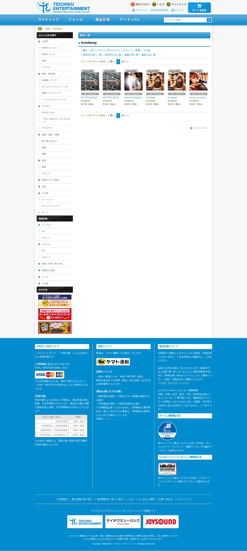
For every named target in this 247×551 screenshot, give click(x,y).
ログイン (179, 10)
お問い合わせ (166, 499)
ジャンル (75, 19)
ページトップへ (199, 128)
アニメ (45, 212)
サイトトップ (48, 19)
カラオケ (46, 106)
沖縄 (44, 61)
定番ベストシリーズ (51, 93)
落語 (44, 147)
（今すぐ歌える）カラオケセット (56, 120)
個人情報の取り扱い (82, 499)
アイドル (46, 67)
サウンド (46, 173)
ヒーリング (47, 199)
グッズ (45, 277)
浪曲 (44, 154)
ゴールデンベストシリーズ (55, 86)
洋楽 (44, 186)
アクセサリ (47, 128)
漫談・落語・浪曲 (50, 134)
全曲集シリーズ (49, 80)
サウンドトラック (50, 206)
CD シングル (96, 50)
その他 (146, 50)
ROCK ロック (48, 54)
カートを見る (199, 7)
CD (43, 231)
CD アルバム (113, 50)
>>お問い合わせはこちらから (173, 383)
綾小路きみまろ (49, 141)
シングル (46, 224)
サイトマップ (176, 4)
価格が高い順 (131, 54)
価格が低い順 (148, 54)
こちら (106, 418)
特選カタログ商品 (50, 180)
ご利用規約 (62, 499)
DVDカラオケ (48, 112)
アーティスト (130, 19)
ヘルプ (158, 4)
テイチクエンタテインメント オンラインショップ (63, 7)
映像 (137, 50)
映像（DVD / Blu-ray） (53, 263)
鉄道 (44, 160)
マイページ (141, 10)
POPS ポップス (49, 48)
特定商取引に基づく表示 (110, 499)
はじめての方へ (140, 4)
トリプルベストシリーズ (54, 99)
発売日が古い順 (113, 54)
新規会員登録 (161, 10)
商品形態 (102, 19)
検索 (48, 29)
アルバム (46, 244)
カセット (127, 50)
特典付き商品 (48, 270)
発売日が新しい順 (92, 54)
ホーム (40, 28)
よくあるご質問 (146, 499)
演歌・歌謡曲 (48, 74)
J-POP (45, 41)
